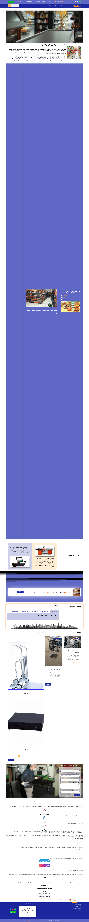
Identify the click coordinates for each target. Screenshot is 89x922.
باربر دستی (26, 693)
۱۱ (23, 756)
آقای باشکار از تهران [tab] (24, 611)
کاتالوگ (55, 5)
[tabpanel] (33, 616)
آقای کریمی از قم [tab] (35, 611)
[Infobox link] (44, 861)
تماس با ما (44, 5)
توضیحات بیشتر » (76, 662)
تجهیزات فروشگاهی (28, 694)
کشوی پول (22, 750)
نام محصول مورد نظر (76, 790)
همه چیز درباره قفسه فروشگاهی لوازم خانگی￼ (73, 651)
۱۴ (16, 756)
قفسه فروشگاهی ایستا (55, 669)
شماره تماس (77, 773)
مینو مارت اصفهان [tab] (14, 611)
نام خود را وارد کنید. (76, 769)
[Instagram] (77, 1)
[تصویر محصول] (26, 667)
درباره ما (38, 5)
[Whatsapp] (80, 1)
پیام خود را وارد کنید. (76, 782)
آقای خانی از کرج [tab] (54, 611)
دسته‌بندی (68, 5)
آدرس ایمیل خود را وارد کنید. (74, 778)
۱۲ (21, 756)
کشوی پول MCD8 (26, 749)
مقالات (50, 5)
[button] (16, 534)
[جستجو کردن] (9, 5)
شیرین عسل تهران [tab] (44, 611)
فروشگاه (61, 5)
